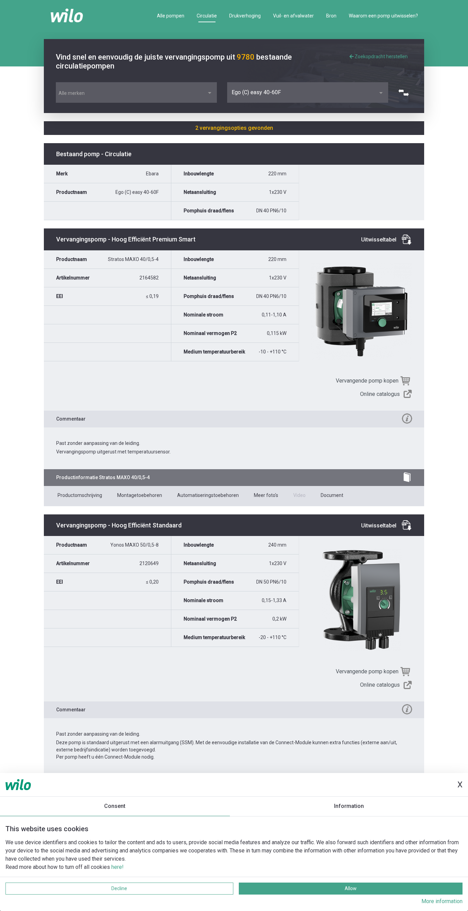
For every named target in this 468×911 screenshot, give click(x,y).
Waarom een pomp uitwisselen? (383, 15)
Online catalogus (380, 394)
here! (117, 867)
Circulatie (207, 15)
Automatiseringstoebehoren (208, 495)
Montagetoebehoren (139, 495)
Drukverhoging (245, 15)
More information (442, 901)
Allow (351, 888)
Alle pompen (170, 15)
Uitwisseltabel (378, 239)
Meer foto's (266, 495)
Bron (331, 15)
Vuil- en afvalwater (293, 15)
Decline (119, 888)
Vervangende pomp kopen (367, 380)
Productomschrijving (80, 495)
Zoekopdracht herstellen (381, 56)
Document (332, 495)
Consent (114, 806)
